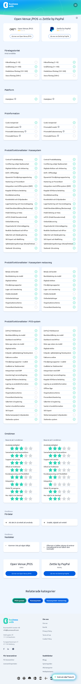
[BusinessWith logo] (10, 5)
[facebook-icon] (3, 649)
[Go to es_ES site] (40, 678)
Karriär (45, 627)
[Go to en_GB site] (24, 678)
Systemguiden (47, 664)
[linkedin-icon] (8, 649)
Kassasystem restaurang (56, 600)
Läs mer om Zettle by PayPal (59, 36)
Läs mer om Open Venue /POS (21, 36)
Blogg (45, 660)
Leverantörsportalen (10, 664)
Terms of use (47, 635)
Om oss (45, 623)
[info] (77, 18)
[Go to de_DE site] (29, 678)
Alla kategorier (47, 667)
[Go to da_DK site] (35, 678)
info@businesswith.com (11, 630)
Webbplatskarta (48, 671)
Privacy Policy (47, 631)
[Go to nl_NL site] (51, 678)
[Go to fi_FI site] (46, 678)
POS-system (19, 600)
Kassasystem (35, 600)
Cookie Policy (47, 639)
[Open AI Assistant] (13, 649)
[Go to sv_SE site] (18, 678)
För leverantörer (8, 660)
